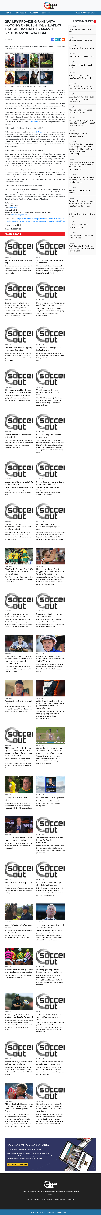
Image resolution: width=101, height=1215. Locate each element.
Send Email (13, 208)
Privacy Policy (47, 1200)
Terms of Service (33, 1200)
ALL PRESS (34, 13)
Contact (71, 1200)
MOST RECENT (20, 13)
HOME (8, 13)
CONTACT (46, 13)
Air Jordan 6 (39, 132)
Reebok (29, 192)
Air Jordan (34, 122)
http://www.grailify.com (19, 215)
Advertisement (60, 1200)
